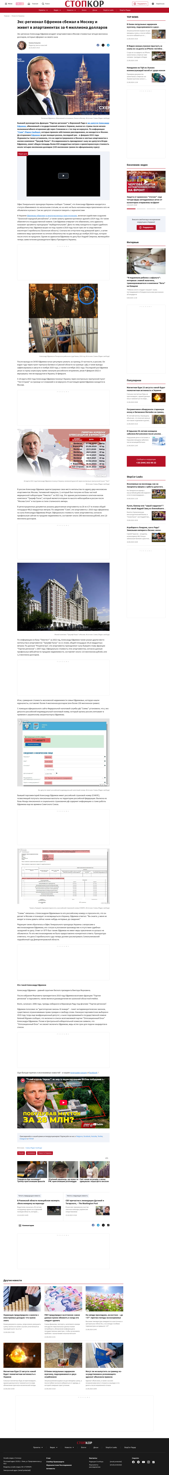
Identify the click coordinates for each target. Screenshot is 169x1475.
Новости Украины (18, 16)
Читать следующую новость (77, 1196)
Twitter (99, 1136)
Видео (56, 10)
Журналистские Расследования (59, 1465)
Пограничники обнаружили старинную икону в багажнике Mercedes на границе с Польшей (146, 412)
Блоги (84, 10)
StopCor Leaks (108, 10)
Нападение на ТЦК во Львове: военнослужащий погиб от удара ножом (146, 69)
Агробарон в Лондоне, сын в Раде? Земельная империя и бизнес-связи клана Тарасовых (144, 530)
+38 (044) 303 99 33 (146, 462)
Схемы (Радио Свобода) (34, 1148)
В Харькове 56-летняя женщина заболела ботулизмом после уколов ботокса (144, 434)
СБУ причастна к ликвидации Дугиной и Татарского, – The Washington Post (85, 1202)
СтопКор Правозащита (55, 1462)
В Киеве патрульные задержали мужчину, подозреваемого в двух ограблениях (60, 1374)
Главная (7, 16)
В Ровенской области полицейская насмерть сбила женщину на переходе (38, 1202)
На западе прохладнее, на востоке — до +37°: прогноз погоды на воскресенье (104, 1316)
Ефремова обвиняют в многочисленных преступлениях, (52, 215)
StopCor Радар (125, 10)
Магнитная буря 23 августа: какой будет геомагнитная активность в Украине (19, 1374)
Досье (95, 10)
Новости (70, 10)
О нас (48, 1458)
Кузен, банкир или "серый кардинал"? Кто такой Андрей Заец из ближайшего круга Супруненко (145, 508)
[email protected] (24, 1470)
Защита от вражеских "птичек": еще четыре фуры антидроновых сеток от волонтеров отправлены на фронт (144, 200)
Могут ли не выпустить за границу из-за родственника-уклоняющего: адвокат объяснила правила (104, 1374)
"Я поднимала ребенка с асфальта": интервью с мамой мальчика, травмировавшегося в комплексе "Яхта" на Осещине (146, 282)
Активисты (50, 1469)
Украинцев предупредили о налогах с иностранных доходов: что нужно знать (21, 1318)
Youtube (94, 1136)
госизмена (31, 1153)
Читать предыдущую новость (29, 1196)
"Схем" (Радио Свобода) (28, 132)
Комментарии (28, 1225)
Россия (21, 1153)
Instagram (23, 1139)
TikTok (31, 1139)
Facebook (93, 1072)
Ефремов (35, 135)
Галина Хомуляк (35, 43)
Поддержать (142, 4)
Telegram (79, 1136)
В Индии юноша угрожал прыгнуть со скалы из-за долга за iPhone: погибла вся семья (144, 49)
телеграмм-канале (78, 1072)
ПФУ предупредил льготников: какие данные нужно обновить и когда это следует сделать (62, 1318)
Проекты (42, 10)
